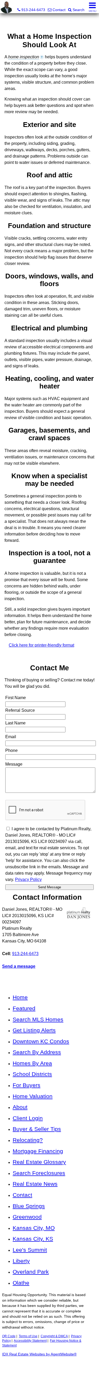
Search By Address (37, 1052)
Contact (22, 1195)
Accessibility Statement (30, 1340)
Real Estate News (35, 1184)
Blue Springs (29, 1206)
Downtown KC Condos (41, 1041)
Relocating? (28, 1140)
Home (20, 997)
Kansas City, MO (34, 1228)
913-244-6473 (25, 953)
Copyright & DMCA (54, 1336)
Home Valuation (33, 1096)
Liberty (21, 1261)
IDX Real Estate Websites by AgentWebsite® (39, 1354)
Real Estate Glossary (39, 1162)
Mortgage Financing (38, 1151)
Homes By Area (32, 1063)
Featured (24, 1008)
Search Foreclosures (39, 1173)
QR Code (9, 1336)
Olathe (21, 1283)
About (20, 1107)
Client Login (28, 1118)
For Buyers (26, 1085)
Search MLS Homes (38, 1019)
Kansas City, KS (33, 1239)
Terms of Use (28, 1336)
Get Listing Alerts (34, 1030)
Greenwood (27, 1217)
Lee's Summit (30, 1250)
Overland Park (31, 1272)
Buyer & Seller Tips (37, 1129)
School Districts (32, 1074)
